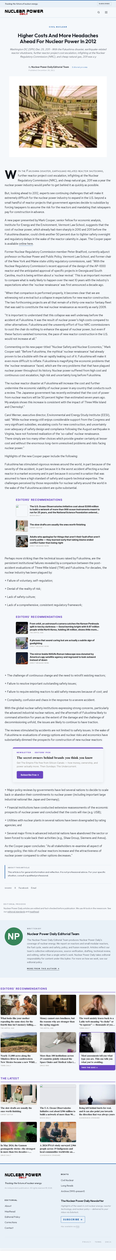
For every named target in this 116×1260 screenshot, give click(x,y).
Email (33, 888)
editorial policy (34, 962)
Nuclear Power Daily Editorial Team (50, 67)
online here (26, 244)
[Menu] (106, 12)
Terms (98, 1242)
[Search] (98, 12)
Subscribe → (73, 1219)
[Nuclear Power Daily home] (24, 12)
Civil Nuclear (67, 1180)
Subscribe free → (30, 775)
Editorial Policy (12, 1216)
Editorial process (79, 67)
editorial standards (16, 911)
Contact (9, 1227)
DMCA (108, 1242)
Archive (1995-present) (73, 1191)
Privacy (86, 1242)
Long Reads (67, 1185)
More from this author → (43, 968)
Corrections (11, 1222)
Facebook (23, 888)
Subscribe (104, 4)
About (8, 1205)
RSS (77, 1226)
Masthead (10, 1211)
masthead (34, 911)
